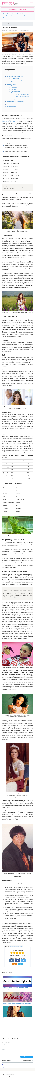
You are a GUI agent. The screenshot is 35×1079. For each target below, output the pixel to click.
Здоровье (14, 87)
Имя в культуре (11, 106)
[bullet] (15, 1038)
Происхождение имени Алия (15, 76)
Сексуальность (15, 91)
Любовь (13, 89)
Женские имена (11, 23)
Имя (3, 1044)
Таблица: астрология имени (15, 99)
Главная (5, 23)
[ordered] (12, 1038)
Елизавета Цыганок (16, 946)
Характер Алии (11, 84)
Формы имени (15, 78)
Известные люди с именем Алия (16, 104)
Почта (4, 1049)
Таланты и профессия (17, 86)
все (4, 13)
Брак (12, 93)
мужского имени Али (8, 121)
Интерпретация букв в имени (15, 101)
